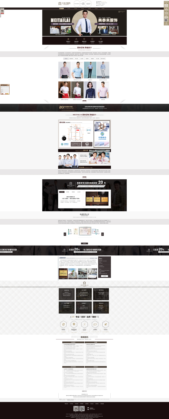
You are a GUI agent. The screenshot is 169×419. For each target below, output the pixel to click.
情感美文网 (90, 399)
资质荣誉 (82, 8)
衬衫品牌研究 (73, 342)
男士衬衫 (76, 58)
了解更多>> (60, 266)
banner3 (84, 23)
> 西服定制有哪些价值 (89, 378)
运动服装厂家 (64, 399)
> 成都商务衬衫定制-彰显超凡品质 (91, 372)
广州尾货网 (87, 399)
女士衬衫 (81, 58)
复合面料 (106, 399)
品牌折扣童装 (75, 399)
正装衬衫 (66, 58)
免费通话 (7, 93)
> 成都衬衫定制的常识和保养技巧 (68, 385)
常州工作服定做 (94, 399)
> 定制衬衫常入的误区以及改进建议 (91, 385)
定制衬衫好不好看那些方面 (90, 344)
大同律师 (104, 399)
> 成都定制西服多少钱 (89, 354)
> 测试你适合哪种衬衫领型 (90, 360)
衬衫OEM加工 (103, 58)
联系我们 (103, 8)
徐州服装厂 (98, 399)
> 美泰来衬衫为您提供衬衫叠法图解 (69, 375)
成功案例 (89, 8)
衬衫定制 (75, 8)
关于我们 (68, 8)
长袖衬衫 (87, 58)
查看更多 (84, 243)
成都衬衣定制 (68, 399)
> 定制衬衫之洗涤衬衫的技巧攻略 (68, 354)
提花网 (82, 399)
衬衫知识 (96, 8)
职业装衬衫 (71, 58)
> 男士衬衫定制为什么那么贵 (67, 378)
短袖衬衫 (92, 58)
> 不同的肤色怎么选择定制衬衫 (68, 357)
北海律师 (101, 399)
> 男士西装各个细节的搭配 (90, 357)
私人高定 (97, 58)
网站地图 (102, 403)
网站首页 (62, 8)
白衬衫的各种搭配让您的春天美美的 (69, 344)
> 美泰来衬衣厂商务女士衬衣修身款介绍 (69, 360)
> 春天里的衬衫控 (88, 375)
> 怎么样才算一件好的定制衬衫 (68, 372)
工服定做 (71, 399)
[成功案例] (76, 141)
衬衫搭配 (95, 342)
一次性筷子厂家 (79, 399)
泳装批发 (84, 399)
